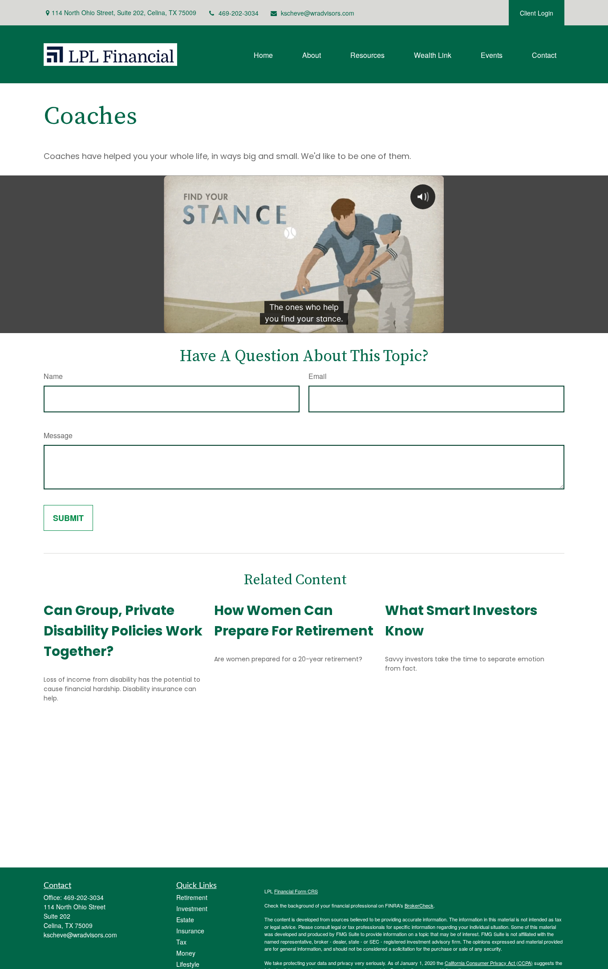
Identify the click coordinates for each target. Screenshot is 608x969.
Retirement (191, 897)
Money (185, 953)
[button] (263, 54)
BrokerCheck (419, 905)
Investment (191, 908)
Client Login (536, 12)
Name (53, 376)
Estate (185, 919)
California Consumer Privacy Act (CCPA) (489, 962)
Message (58, 435)
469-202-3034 (239, 12)
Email (317, 376)
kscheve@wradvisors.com (317, 12)
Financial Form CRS (296, 891)
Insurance (190, 930)
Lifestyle (187, 964)
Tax (181, 941)
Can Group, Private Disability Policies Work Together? (123, 631)
